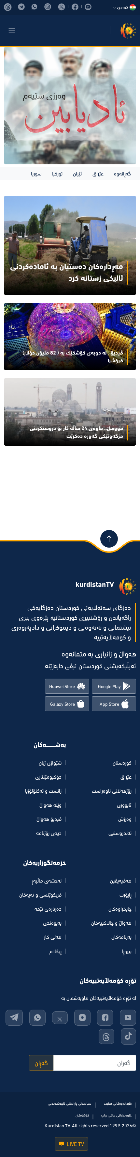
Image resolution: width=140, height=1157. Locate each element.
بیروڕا (127, 951)
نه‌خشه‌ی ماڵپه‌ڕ (47, 880)
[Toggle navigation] (12, 30)
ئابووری (124, 804)
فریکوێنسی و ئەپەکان (40, 894)
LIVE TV (74, 1144)
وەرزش (125, 818)
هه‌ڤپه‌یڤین (121, 880)
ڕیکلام (55, 951)
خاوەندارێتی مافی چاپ (116, 1115)
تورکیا (57, 173)
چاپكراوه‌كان (120, 908)
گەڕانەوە (122, 173)
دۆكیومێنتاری (48, 776)
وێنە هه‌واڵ (50, 804)
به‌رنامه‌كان (121, 936)
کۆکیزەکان (82, 1115)
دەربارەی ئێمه (48, 908)
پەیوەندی (52, 922)
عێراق (98, 173)
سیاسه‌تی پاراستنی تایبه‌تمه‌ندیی (69, 1103)
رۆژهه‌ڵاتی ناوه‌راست (112, 790)
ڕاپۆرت (125, 894)
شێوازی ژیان (50, 762)
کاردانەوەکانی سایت (118, 1103)
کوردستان (122, 762)
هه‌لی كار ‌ (52, 936)
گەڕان (41, 1063)
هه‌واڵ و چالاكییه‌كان (111, 922)
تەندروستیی (120, 832)
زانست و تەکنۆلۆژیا (43, 790)
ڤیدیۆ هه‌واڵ (49, 818)
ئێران (77, 173)
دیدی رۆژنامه (49, 832)
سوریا (36, 173)
